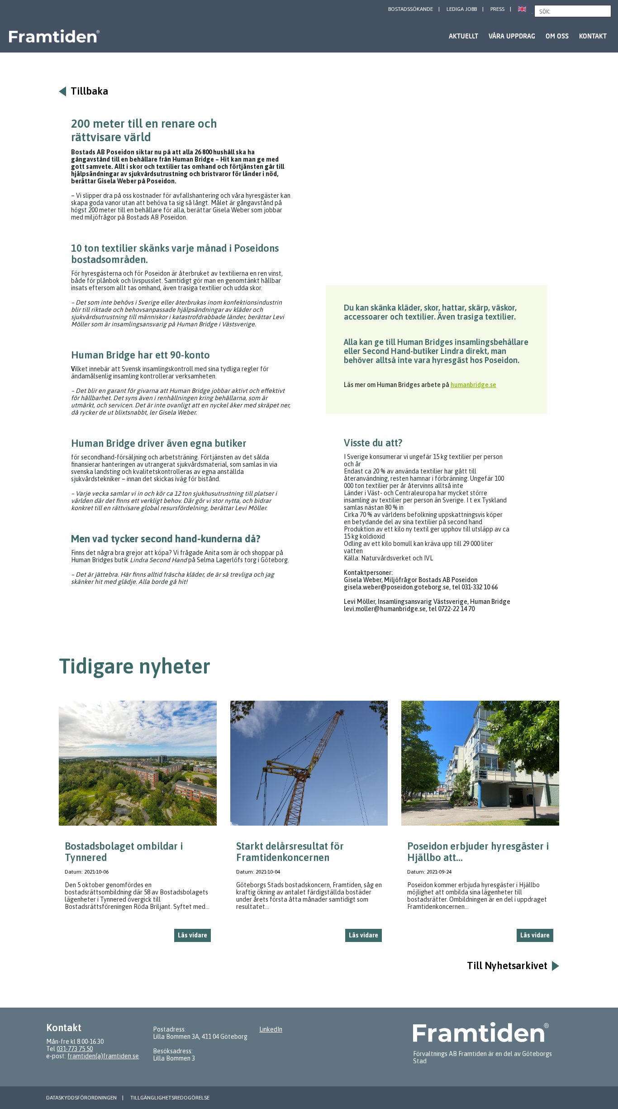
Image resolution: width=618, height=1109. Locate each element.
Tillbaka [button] (89, 91)
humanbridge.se (473, 384)
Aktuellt (463, 36)
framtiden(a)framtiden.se (103, 1056)
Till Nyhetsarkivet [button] (507, 965)
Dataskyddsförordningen (81, 1098)
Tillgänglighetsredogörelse (169, 1098)
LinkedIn (270, 1029)
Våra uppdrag (512, 36)
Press (497, 9)
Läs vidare (192, 935)
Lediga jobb (462, 9)
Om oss (557, 36)
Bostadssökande (410, 9)
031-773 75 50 (75, 1048)
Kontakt (593, 36)
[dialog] (138, 825)
